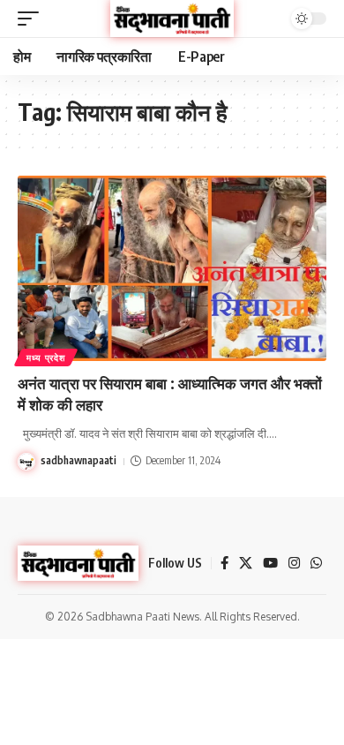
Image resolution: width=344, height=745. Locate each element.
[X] (246, 563)
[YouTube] (270, 563)
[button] (33, 18)
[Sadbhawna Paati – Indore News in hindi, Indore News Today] (78, 563)
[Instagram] (294, 563)
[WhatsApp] (316, 563)
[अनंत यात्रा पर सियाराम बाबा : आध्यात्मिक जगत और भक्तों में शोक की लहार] (172, 268)
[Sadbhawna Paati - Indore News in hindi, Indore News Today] (172, 18)
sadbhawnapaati (78, 460)
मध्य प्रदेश (45, 357)
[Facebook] (224, 563)
